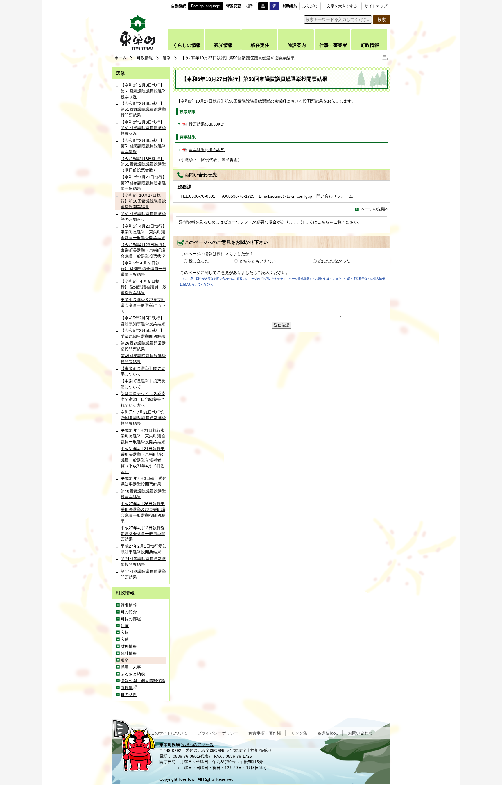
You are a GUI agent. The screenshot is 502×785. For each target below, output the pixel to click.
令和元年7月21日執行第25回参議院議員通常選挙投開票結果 (143, 418)
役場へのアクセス (197, 744)
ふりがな (310, 6)
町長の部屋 (131, 618)
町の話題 (129, 694)
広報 (125, 632)
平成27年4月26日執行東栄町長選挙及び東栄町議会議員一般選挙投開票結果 (143, 512)
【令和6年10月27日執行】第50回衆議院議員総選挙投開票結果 (143, 201)
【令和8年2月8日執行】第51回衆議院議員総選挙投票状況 (143, 91)
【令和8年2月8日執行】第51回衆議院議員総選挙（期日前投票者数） (143, 164)
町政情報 (370, 45)
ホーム (120, 58)
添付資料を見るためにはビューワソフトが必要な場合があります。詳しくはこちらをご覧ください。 (270, 222)
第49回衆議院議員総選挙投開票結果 (143, 358)
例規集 (127, 687)
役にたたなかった (334, 261)
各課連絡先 (328, 733)
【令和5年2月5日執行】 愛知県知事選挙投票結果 (143, 321)
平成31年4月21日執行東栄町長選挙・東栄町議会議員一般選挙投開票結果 (143, 436)
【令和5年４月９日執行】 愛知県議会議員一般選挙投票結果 (143, 287)
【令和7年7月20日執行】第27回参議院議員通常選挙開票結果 (143, 183)
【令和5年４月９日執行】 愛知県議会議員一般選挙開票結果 (143, 269)
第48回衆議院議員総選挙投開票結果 (143, 494)
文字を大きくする (342, 6)
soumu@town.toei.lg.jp (291, 196)
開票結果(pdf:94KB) (207, 149)
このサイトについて (169, 733)
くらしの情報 (187, 45)
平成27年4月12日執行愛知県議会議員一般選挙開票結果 (143, 533)
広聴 (125, 639)
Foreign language (205, 6)
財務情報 (129, 646)
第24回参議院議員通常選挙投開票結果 (143, 561)
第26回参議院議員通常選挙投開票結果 (143, 346)
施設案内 (296, 45)
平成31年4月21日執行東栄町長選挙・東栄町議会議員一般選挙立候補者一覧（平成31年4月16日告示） (143, 460)
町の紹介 (129, 611)
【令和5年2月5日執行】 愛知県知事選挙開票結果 (143, 333)
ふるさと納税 (133, 674)
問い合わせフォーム (334, 196)
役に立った (199, 261)
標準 (250, 6)
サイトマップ (376, 6)
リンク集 (299, 733)
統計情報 (129, 653)
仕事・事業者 (333, 45)
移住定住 (260, 45)
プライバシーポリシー (218, 733)
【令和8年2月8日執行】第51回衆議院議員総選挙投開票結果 (143, 109)
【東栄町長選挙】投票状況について (143, 384)
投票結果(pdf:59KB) (207, 124)
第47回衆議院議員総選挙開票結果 (143, 574)
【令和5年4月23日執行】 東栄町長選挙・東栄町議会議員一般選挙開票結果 (143, 232)
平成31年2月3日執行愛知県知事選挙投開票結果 (143, 481)
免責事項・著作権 (264, 733)
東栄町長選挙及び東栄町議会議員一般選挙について (143, 305)
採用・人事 (131, 667)
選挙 (167, 58)
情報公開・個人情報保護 (143, 680)
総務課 (184, 186)
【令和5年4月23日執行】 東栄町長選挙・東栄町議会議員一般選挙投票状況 (143, 250)
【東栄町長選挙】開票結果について (143, 371)
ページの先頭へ (375, 209)
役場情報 (129, 605)
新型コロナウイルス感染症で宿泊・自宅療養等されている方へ (143, 399)
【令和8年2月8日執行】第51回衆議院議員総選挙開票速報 (143, 146)
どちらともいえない (257, 261)
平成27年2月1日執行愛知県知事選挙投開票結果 (143, 549)
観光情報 (223, 45)
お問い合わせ (360, 733)
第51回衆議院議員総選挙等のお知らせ (143, 216)
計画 (125, 625)
